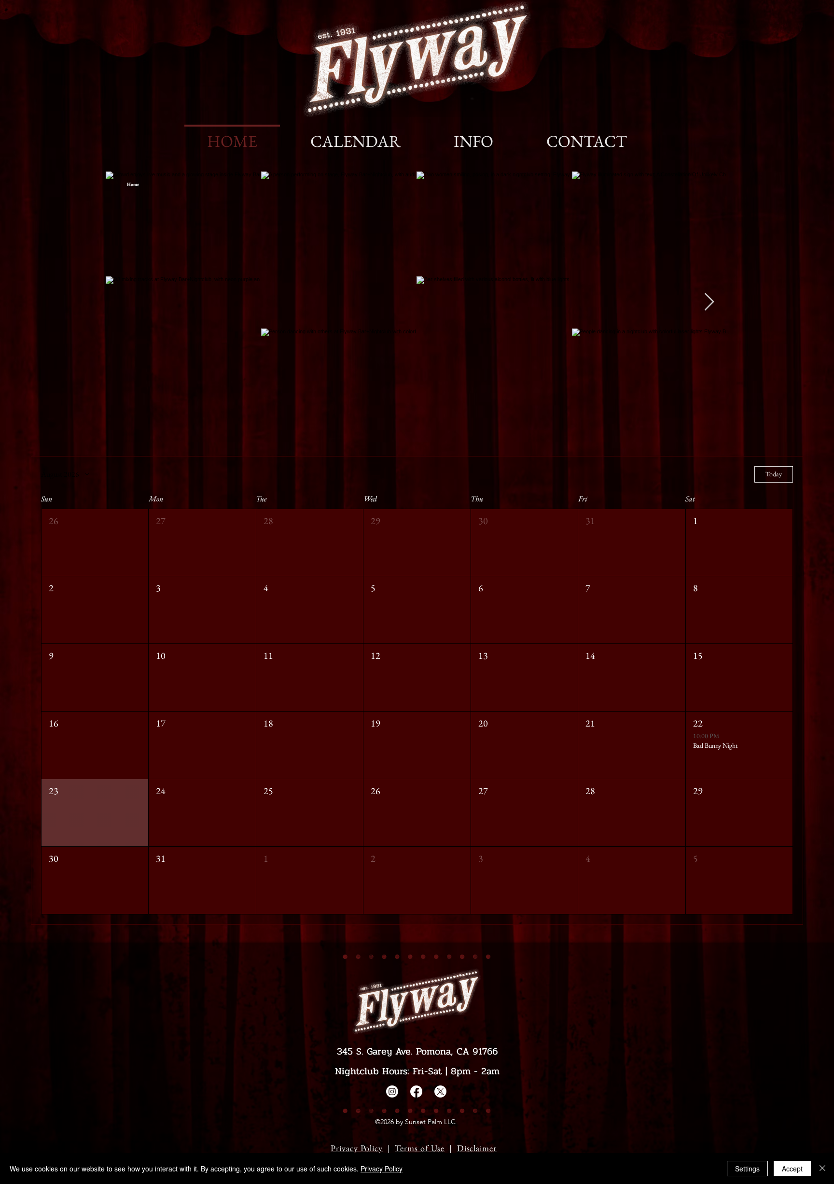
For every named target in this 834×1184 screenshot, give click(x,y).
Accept (792, 1168)
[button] (95, 543)
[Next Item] (709, 302)
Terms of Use (420, 1148)
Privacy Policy (357, 1148)
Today (773, 474)
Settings (747, 1168)
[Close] (822, 1168)
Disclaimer (477, 1148)
